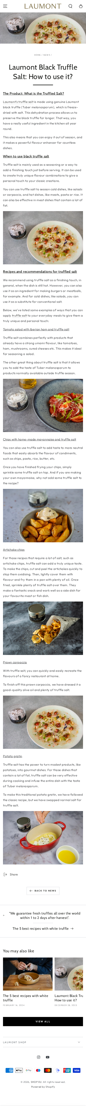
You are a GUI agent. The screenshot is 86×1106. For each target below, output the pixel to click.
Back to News (45, 890)
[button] (70, 6)
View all (43, 1021)
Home (37, 55)
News (46, 55)
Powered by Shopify (43, 1086)
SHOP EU (36, 1081)
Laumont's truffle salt (18, 102)
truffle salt (19, 315)
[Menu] (5, 6)
